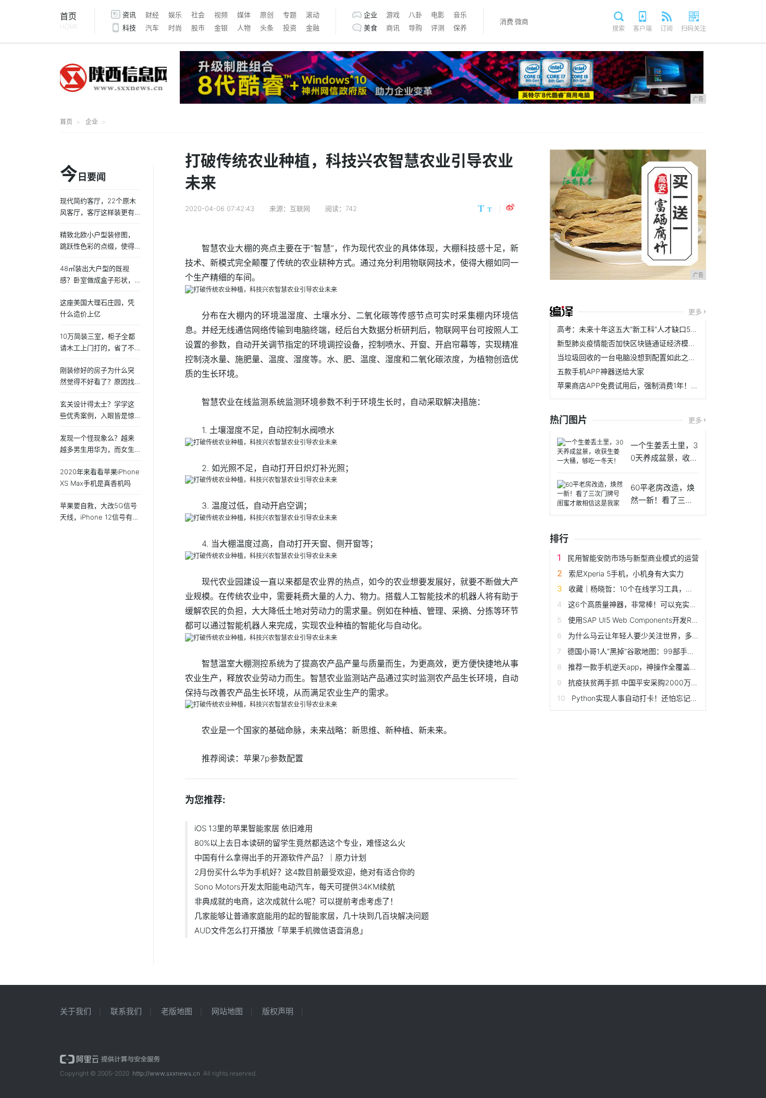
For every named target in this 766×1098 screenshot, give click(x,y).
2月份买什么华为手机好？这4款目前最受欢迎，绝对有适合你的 (304, 872)
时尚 (175, 27)
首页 (69, 20)
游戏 (393, 14)
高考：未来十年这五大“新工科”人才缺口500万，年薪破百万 (654, 329)
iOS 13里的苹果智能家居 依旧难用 (253, 828)
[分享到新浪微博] (510, 207)
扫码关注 (693, 28)
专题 (289, 14)
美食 (370, 27)
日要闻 (83, 174)
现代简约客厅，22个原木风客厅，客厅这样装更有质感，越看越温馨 (98, 212)
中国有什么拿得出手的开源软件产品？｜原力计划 (280, 857)
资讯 (129, 14)
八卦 (415, 14)
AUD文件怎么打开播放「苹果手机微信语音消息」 (280, 930)
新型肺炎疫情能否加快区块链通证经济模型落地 (633, 343)
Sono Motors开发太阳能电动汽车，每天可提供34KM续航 (294, 887)
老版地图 (176, 1011)
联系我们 (126, 1011)
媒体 (244, 14)
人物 (244, 27)
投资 (289, 27)
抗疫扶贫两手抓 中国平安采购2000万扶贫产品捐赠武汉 (658, 682)
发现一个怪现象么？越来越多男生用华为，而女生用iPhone (97, 449)
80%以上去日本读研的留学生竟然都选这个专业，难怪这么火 (299, 843)
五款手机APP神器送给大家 (600, 371)
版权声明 (277, 1011)
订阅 (666, 28)
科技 (129, 27)
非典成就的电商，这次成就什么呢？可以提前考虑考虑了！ (296, 901)
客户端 (642, 28)
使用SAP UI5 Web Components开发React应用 (644, 619)
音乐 (460, 14)
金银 (221, 27)
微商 (521, 21)
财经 (152, 14)
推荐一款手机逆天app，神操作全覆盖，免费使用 (647, 666)
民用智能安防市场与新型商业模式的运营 (633, 557)
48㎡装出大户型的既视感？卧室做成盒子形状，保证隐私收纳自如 (97, 279)
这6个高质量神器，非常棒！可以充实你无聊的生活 (650, 604)
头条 (267, 27)
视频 (221, 14)
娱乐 (175, 14)
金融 (312, 27)
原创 (267, 14)
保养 (460, 27)
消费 (506, 21)
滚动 (312, 14)
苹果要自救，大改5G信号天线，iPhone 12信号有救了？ (99, 517)
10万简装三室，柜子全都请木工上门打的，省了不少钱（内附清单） (97, 347)
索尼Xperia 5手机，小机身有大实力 (626, 573)
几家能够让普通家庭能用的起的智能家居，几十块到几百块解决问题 (311, 916)
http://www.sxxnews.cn (166, 1073)
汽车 (152, 27)
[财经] (561, 311)
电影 (437, 14)
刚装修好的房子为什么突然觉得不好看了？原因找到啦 (97, 381)
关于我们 (75, 1011)
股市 (198, 27)
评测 (437, 27)
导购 (415, 27)
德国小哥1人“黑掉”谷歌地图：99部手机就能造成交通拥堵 (660, 651)
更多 (695, 311)
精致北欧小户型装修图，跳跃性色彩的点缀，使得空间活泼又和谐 (97, 246)
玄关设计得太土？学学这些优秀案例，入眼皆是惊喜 (97, 415)
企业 (370, 14)
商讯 (393, 27)
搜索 (618, 28)
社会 (198, 14)
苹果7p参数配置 (273, 758)
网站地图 (227, 1011)
